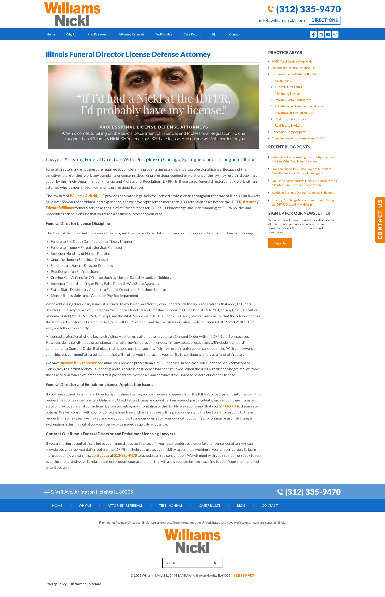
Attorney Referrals (131, 34)
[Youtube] (328, 34)
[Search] (215, 563)
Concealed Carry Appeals (289, 132)
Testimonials (164, 34)
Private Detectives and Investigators (300, 106)
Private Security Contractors (294, 112)
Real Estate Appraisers (290, 119)
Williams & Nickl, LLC (87, 196)
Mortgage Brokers (288, 93)
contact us (227, 406)
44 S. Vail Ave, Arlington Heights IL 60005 (88, 492)
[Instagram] (335, 34)
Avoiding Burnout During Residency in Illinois (302, 192)
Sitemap (95, 584)
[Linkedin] (321, 34)
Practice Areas (98, 34)
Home (51, 34)
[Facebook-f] (313, 34)
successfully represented (81, 363)
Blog (215, 34)
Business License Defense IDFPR (294, 74)
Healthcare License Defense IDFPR (296, 68)
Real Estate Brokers (288, 125)
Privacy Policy (56, 584)
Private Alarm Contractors (293, 100)
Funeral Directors (288, 87)
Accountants (283, 80)
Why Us (71, 34)
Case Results (192, 34)
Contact (234, 34)
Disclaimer (78, 584)
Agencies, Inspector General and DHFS (298, 138)
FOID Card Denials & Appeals (292, 61)
